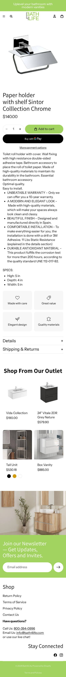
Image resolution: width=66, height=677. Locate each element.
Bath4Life (27, 666)
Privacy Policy (12, 608)
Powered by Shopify (41, 666)
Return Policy (12, 596)
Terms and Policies (33, 672)
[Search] (11, 16)
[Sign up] (58, 567)
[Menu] (4, 16)
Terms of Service (14, 602)
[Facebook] (55, 655)
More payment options (33, 147)
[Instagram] (61, 655)
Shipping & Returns (21, 349)
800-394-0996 (24, 628)
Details (9, 340)
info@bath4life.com (30, 633)
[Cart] (62, 16)
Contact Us (11, 615)
